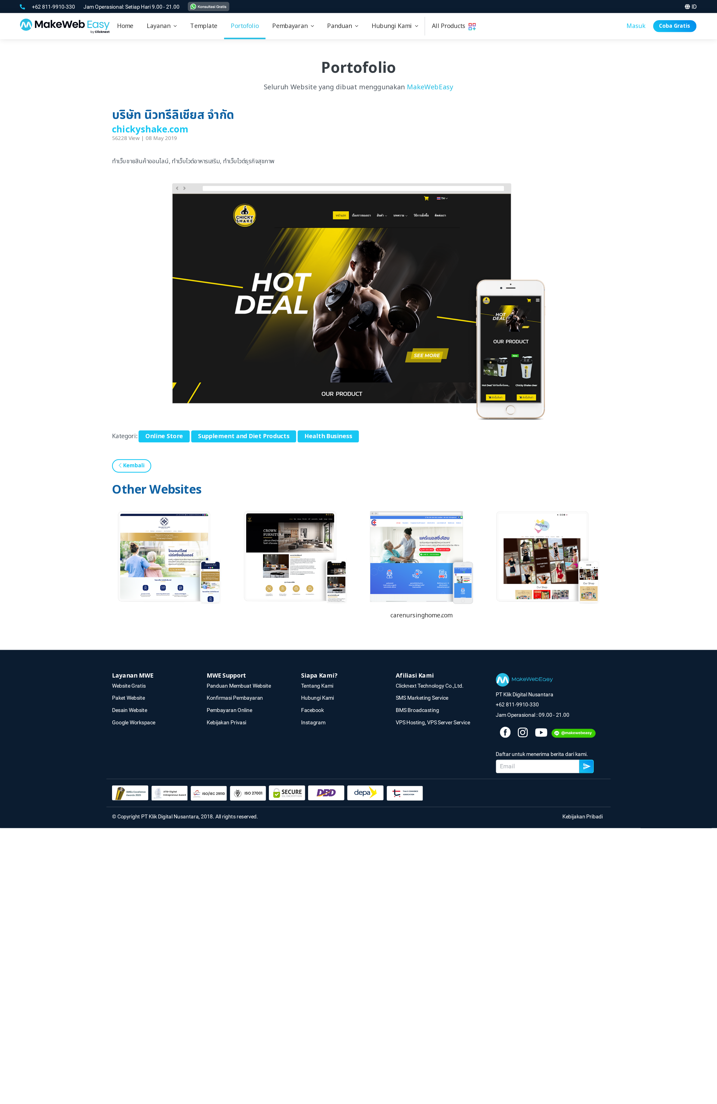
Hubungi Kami (393, 26)
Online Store (164, 436)
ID (694, 6)
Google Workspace (133, 722)
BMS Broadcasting (417, 710)
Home (125, 26)
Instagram (313, 722)
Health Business (328, 436)
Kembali (133, 466)
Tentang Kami (317, 685)
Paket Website (128, 698)
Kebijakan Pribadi (583, 816)
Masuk (636, 26)
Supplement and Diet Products (244, 436)
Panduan (341, 26)
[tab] (161, 26)
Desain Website (129, 710)
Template (203, 26)
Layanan (160, 26)
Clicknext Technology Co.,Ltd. (430, 685)
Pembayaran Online (229, 710)
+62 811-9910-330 (54, 7)
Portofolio (245, 26)
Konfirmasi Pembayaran (235, 698)
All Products (450, 26)
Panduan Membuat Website (239, 685)
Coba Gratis (674, 26)
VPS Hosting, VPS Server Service (433, 722)
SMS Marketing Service (422, 698)
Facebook (312, 710)
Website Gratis (129, 685)
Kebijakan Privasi (226, 722)
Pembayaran (291, 26)
